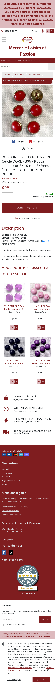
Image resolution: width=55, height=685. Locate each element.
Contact (35, 31)
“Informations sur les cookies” (20, 667)
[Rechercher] (51, 66)
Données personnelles (11, 515)
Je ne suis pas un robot (16, 624)
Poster (29, 148)
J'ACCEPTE (41, 679)
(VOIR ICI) (46, 240)
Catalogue (7, 473)
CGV (5, 484)
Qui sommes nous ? (11, 480)
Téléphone (8, 539)
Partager (19, 141)
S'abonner (45, 620)
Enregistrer (38, 141)
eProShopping (29, 636)
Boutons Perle (34, 74)
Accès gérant (46, 636)
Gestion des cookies (10, 510)
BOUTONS (19, 74)
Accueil (8, 74)
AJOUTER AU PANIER (27, 208)
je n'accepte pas (14, 679)
